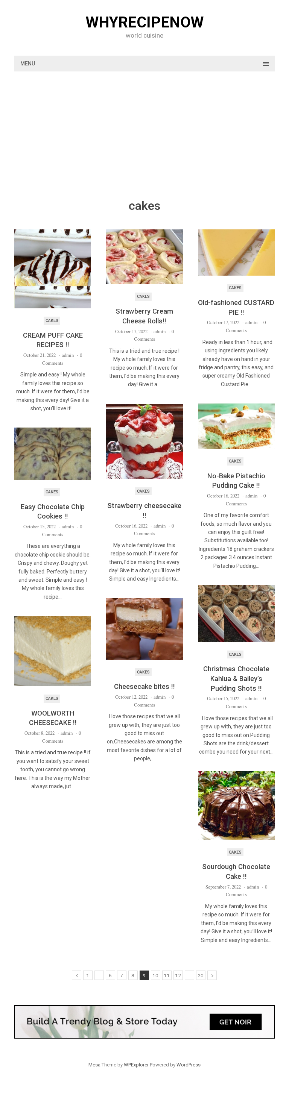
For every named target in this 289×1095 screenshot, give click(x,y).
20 (201, 975)
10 (155, 975)
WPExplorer (136, 1065)
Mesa (94, 1065)
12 (178, 975)
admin (68, 355)
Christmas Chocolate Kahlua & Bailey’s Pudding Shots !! (236, 678)
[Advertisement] (145, 141)
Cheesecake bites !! (144, 686)
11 (167, 975)
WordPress (188, 1065)
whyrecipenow (145, 22)
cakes (52, 320)
